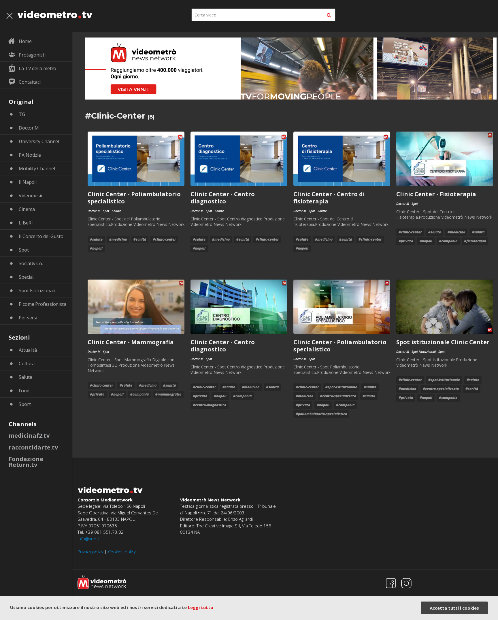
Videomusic (31, 195)
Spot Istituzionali (37, 290)
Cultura (27, 363)
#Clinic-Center (164, 239)
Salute (25, 377)
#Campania (448, 241)
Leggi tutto (200, 607)
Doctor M (29, 128)
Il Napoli (28, 182)
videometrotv (55, 14)
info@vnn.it (89, 539)
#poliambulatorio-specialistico (321, 413)
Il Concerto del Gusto (41, 236)
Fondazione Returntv (26, 462)
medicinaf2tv (29, 435)
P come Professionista (42, 304)
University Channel (39, 141)
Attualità (28, 350)
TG (22, 114)
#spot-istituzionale (341, 387)
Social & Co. (31, 263)
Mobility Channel (37, 168)
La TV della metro (37, 68)
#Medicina (118, 239)
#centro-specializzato (338, 396)
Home (25, 41)
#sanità (139, 239)
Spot (24, 250)
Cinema (27, 209)
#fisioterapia (475, 241)
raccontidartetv (33, 447)
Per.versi (28, 317)
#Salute (96, 239)
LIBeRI (26, 223)
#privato (406, 241)
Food (24, 390)
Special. (26, 277)
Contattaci (30, 82)
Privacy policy (90, 552)
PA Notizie (30, 155)
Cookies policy (122, 552)
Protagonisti (32, 55)
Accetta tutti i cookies (454, 608)
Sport (25, 404)
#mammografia (168, 394)
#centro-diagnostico (209, 404)
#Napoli (96, 248)
